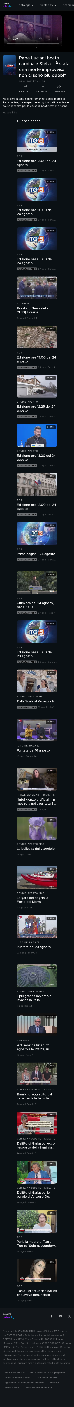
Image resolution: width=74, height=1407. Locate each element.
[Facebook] (51, 1316)
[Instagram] (60, 1316)
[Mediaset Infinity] (7, 5)
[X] (69, 1316)
